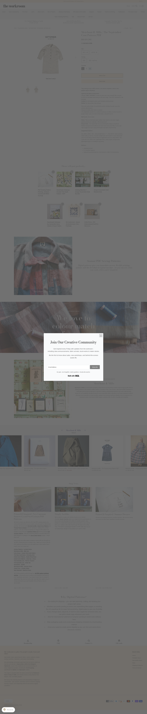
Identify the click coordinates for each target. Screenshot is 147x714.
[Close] (101, 335)
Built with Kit (73, 375)
